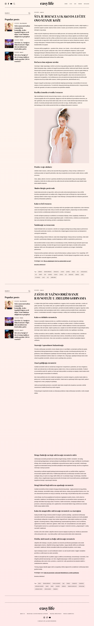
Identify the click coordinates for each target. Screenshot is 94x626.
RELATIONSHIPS (23, 23)
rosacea (55, 274)
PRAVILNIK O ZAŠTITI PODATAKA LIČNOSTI (37, 613)
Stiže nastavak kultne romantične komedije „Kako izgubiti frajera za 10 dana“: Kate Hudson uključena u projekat (22, 31)
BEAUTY (21, 52)
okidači (40, 274)
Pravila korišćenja (68, 613)
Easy (71, 3)
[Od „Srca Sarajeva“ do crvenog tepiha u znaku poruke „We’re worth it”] (9, 56)
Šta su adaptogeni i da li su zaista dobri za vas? (57, 261)
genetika (68, 271)
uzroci (43, 277)
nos (36, 274)
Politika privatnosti (55, 613)
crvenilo (62, 271)
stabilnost (64, 586)
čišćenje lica (56, 271)
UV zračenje (37, 277)
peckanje (50, 274)
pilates (52, 586)
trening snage (81, 586)
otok (45, 274)
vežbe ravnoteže (48, 589)
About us (22, 613)
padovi (47, 586)
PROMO (80, 3)
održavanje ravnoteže (39, 586)
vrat (47, 277)
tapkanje (77, 274)
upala (82, 274)
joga (63, 583)
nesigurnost (74, 583)
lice (78, 271)
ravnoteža (58, 586)
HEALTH (42, 12)
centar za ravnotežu (56, 583)
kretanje (68, 583)
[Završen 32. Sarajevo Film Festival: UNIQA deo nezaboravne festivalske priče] (9, 43)
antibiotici (40, 271)
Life (75, 3)
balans (39, 583)
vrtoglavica (55, 589)
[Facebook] (8, 4)
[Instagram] (6, 4)
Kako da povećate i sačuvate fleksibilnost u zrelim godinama (61, 573)
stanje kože (71, 274)
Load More (47, 599)
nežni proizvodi (84, 271)
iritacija (73, 271)
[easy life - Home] (47, 4)
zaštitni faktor (53, 277)
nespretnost (81, 583)
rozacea (61, 274)
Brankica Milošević (47, 271)
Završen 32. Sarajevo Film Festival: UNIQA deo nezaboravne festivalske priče (22, 45)
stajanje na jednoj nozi (72, 586)
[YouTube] (11, 4)
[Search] (14, 4)
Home (66, 3)
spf (65, 274)
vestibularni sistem (38, 589)
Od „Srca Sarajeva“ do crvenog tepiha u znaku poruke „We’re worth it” (22, 58)
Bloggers (86, 3)
